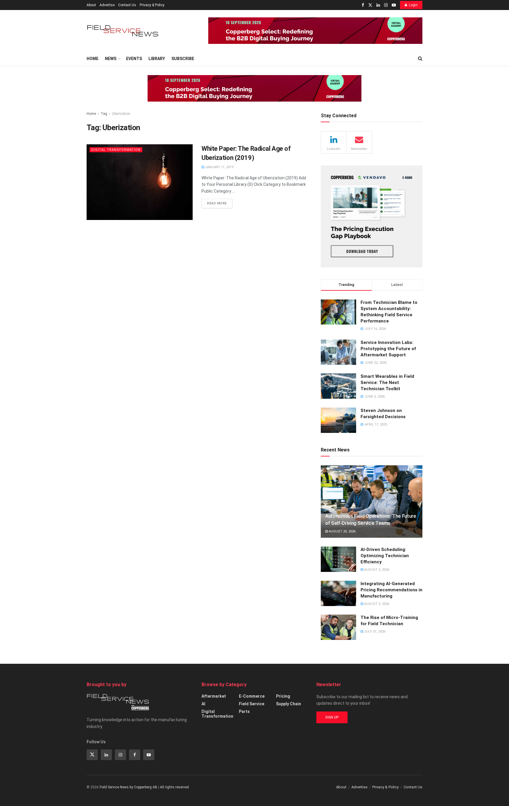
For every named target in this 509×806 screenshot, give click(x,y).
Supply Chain (288, 703)
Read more (219, 202)
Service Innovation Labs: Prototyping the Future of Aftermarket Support (388, 349)
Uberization (121, 114)
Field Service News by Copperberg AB (128, 787)
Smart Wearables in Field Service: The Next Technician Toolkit (387, 382)
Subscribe (182, 58)
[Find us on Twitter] (370, 5)
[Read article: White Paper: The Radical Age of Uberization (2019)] (140, 182)
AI (203, 703)
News (110, 58)
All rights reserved (174, 787)
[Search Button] (420, 58)
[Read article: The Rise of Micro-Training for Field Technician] (338, 627)
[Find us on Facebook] (363, 5)
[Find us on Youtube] (394, 5)
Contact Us (127, 5)
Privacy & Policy (152, 5)
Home (92, 58)
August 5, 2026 (376, 570)
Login (413, 5)
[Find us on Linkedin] (106, 754)
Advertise (107, 5)
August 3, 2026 (376, 604)
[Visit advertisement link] (315, 30)
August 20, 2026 (342, 531)
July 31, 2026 (374, 631)
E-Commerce (252, 696)
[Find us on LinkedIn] (378, 5)
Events (134, 58)
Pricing (283, 696)
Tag (104, 114)
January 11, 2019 (218, 167)
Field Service (251, 703)
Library (156, 58)
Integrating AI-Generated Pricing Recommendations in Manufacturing (391, 590)
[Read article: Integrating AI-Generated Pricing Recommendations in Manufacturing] (338, 593)
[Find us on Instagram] (386, 5)
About (91, 5)
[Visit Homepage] (123, 31)
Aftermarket (213, 696)
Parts (244, 711)
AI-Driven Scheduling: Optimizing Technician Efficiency (385, 556)
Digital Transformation (116, 150)
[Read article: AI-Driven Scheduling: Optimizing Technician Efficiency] (338, 559)
